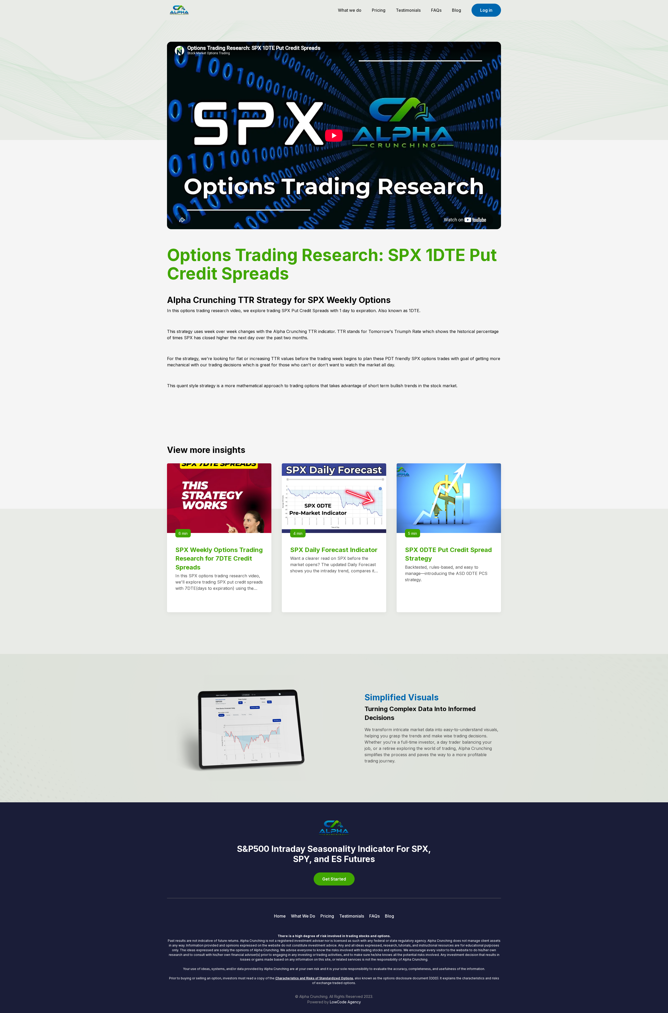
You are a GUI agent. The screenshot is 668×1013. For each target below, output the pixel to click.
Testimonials (408, 10)
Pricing (378, 10)
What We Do (303, 916)
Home (280, 916)
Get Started (334, 879)
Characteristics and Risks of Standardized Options (314, 978)
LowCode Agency (345, 1002)
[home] (179, 9)
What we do (349, 10)
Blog (456, 10)
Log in (486, 10)
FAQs (436, 10)
